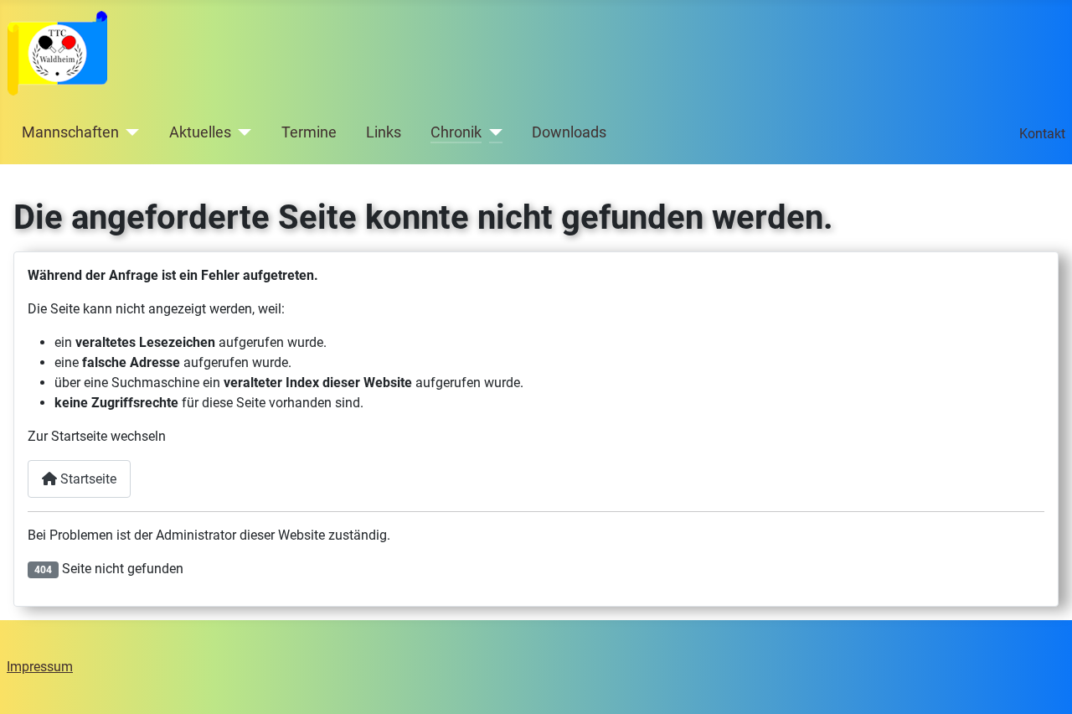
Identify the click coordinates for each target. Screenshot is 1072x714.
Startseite (86, 479)
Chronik (456, 132)
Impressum (40, 667)
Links (383, 132)
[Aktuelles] (241, 132)
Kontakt (1042, 134)
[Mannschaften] (129, 132)
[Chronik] (492, 132)
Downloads (569, 132)
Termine (309, 132)
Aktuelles (200, 132)
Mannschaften (70, 132)
